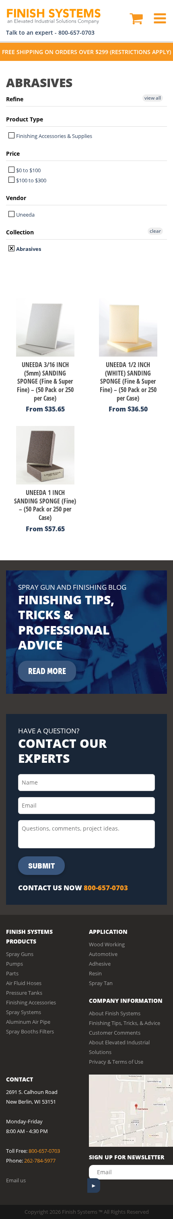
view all (152, 97)
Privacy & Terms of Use (116, 1061)
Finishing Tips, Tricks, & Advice (124, 1023)
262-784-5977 (40, 1160)
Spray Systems (23, 1012)
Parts (12, 973)
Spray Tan (101, 983)
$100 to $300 (30, 180)
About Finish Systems (114, 1013)
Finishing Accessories (31, 1002)
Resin (95, 973)
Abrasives (28, 249)
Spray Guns (19, 954)
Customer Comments (114, 1032)
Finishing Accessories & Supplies (53, 136)
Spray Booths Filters (30, 1031)
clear (155, 231)
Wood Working (107, 944)
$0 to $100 (28, 170)
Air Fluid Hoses (23, 983)
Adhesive (100, 963)
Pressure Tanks (24, 992)
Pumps (14, 963)
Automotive (103, 954)
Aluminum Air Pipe (28, 1021)
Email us (16, 1180)
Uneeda (25, 214)
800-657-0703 (76, 32)
